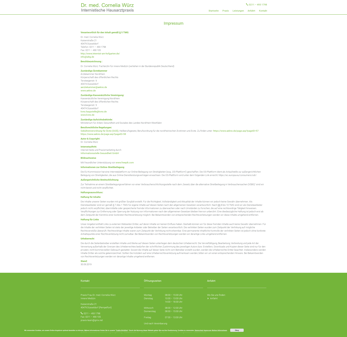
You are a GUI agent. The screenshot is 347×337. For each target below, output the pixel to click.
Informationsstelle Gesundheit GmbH (100, 153)
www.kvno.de (87, 114)
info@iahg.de (87, 56)
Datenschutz (199, 330)
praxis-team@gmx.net (92, 320)
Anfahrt (251, 10)
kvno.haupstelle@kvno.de (94, 111)
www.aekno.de (88, 90)
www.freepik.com (125, 162)
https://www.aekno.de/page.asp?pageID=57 (236, 130)
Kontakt (263, 10)
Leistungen (238, 10)
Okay (237, 330)
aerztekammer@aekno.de (94, 87)
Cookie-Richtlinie (122, 330)
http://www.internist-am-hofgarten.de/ (100, 53)
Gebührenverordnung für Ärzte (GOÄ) (99, 130)
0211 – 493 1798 (258, 4)
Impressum (207, 330)
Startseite (214, 10)
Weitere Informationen (219, 330)
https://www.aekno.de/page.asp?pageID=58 (103, 134)
